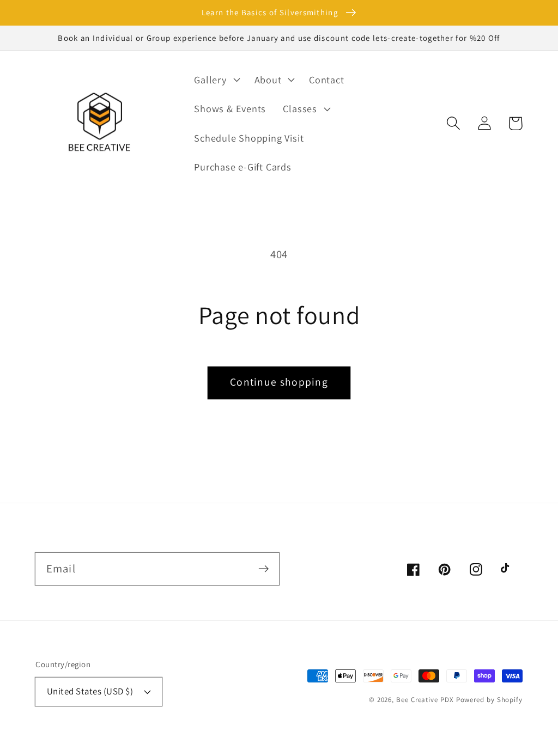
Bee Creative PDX (425, 699)
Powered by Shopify (489, 699)
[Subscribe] (263, 568)
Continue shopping (279, 382)
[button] (453, 123)
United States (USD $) (90, 691)
